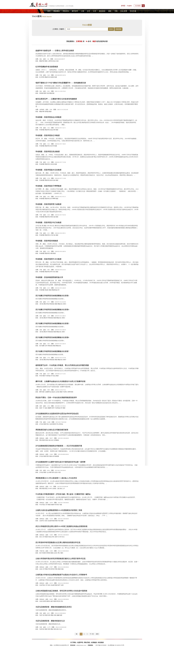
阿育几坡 (52, 217)
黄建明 (49, 408)
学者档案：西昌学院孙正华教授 (48, 135)
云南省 (54, 488)
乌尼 (40, 615)
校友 (46, 408)
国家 (62, 520)
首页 (48, 11)
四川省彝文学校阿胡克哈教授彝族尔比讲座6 (52, 337)
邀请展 (57, 456)
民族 (43, 504)
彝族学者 (41, 61)
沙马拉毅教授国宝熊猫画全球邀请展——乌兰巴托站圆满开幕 (59, 446)
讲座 (41, 302)
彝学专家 (41, 392)
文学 (94, 11)
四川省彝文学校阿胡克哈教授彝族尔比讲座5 (52, 323)
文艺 (88, 11)
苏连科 (47, 290)
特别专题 (133, 11)
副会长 (53, 392)
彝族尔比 (60, 304)
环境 (49, 569)
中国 (59, 472)
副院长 (48, 601)
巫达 (54, 61)
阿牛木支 (52, 271)
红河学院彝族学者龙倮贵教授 (47, 67)
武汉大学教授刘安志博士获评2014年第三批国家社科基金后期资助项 (61, 526)
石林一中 (41, 408)
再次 (47, 424)
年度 (59, 520)
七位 (47, 472)
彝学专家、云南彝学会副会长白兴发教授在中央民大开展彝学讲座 (60, 381)
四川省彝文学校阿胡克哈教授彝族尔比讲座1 (52, 296)
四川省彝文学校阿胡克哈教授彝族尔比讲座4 (52, 309)
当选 (50, 424)
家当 (53, 472)
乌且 (43, 615)
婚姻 (58, 615)
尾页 (97, 634)
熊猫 (50, 456)
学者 (41, 75)
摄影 (109, 11)
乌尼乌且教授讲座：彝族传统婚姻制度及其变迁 (54, 607)
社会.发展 (123, 11)
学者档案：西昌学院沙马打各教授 (48, 222)
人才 (63, 488)
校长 (46, 520)
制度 (61, 615)
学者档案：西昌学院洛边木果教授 (48, 117)
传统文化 (66, 11)
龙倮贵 (52, 77)
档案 (43, 375)
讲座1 (64, 304)
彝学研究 (75, 11)
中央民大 (65, 392)
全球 (53, 456)
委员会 (61, 424)
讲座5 (63, 331)
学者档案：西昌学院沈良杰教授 (48, 151)
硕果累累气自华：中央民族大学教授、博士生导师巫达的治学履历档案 (62, 365)
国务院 (54, 424)
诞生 (57, 629)
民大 (43, 520)
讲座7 (64, 359)
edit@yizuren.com (81, 645)
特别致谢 (101, 642)
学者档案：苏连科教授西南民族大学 (49, 277)
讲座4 (63, 318)
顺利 (62, 553)
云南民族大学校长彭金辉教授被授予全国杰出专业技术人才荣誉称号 (61, 575)
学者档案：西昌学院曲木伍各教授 (48, 170)
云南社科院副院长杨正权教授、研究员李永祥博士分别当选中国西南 (61, 591)
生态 (52, 440)
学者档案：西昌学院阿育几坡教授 (48, 204)
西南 (46, 569)
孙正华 (52, 146)
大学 (46, 504)
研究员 (58, 601)
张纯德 (41, 93)
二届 (57, 488)
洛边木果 (52, 129)
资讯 (41, 390)
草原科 (44, 553)
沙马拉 (41, 424)
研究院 (48, 553)
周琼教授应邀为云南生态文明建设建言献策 (52, 430)
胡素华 (53, 504)
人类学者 (50, 61)
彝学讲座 (70, 392)
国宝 (47, 456)
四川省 (41, 304)
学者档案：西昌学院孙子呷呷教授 (48, 186)
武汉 (40, 537)
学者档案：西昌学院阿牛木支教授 (48, 259)
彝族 (52, 615)
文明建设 (56, 440)
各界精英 (42, 109)
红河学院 (41, 77)
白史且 (55, 553)
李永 (62, 601)
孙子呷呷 (52, 198)
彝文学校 (46, 304)
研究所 (53, 569)
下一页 (92, 634)
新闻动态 (42, 438)
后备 (60, 488)
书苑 (115, 11)
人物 (82, 11)
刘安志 (50, 537)
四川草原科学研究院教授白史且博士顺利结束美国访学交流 (58, 542)
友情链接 (94, 642)
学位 (57, 424)
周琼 (40, 440)
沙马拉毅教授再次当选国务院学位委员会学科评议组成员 (57, 414)
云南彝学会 (48, 392)
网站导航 (87, 642)
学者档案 (41, 129)
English (129, 5)
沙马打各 (52, 235)
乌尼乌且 (41, 629)
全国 (62, 585)
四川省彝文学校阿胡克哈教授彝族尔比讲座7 (52, 351)
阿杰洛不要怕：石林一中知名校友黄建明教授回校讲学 (56, 397)
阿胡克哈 (51, 304)
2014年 (50, 488)
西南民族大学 (55, 290)
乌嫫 (60, 504)
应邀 (46, 440)
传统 (55, 615)
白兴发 (57, 392)
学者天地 (42, 551)
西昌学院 (47, 129)
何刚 (51, 253)
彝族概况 (56, 11)
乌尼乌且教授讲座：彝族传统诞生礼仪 (50, 621)
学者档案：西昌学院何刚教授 (47, 241)
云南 (49, 440)
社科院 (44, 601)
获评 (56, 537)
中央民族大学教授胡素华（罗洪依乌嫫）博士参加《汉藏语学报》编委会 (63, 494)
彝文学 (46, 318)
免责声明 (80, 642)
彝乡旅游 (102, 11)
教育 (41, 406)
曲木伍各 (52, 180)
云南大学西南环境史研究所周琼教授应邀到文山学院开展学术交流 (60, 559)
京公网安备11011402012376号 (116, 645)
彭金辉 (50, 520)
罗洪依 (57, 504)
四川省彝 (41, 345)
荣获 (56, 520)
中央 (40, 504)
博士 (53, 537)
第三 (63, 537)
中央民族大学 (49, 375)
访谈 (57, 61)
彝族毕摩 (41, 111)
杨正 (52, 601)
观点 (41, 59)
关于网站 (73, 642)
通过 (46, 488)
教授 (46, 61)
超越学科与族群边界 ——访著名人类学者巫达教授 (55, 50)
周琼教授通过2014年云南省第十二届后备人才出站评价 (56, 478)
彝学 (50, 472)
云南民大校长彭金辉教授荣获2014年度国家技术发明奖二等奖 (59, 510)
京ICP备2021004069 (101, 645)
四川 (40, 553)
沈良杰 (52, 164)
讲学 (53, 408)
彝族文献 (51, 93)
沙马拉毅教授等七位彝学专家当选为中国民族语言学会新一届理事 (60, 462)
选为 (56, 472)
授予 (59, 585)
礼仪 (60, 629)
